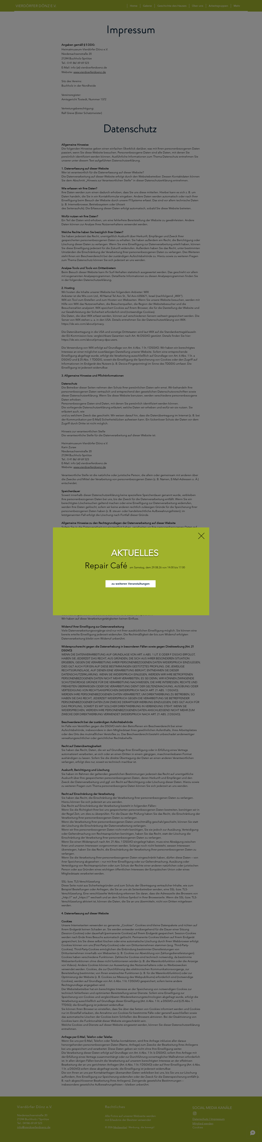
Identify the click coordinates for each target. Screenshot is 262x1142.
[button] (201, 536)
